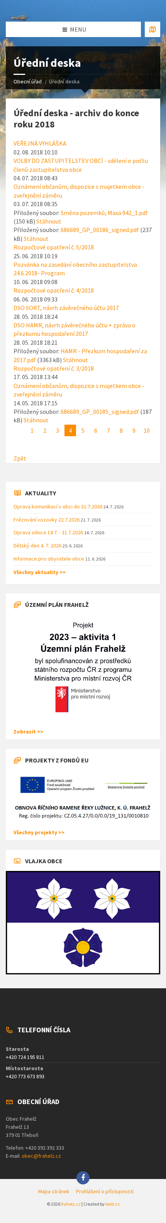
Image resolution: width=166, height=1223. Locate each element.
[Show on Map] (152, 29)
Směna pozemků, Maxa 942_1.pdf (104, 213)
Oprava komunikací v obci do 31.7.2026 (58, 506)
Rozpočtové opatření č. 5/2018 (54, 247)
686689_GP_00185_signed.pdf (100, 411)
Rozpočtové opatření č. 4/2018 (54, 290)
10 (147, 430)
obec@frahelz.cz (41, 1155)
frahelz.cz (71, 1204)
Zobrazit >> (28, 731)
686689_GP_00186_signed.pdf (100, 230)
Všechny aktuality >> (40, 572)
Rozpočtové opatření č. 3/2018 (54, 368)
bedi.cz (112, 1204)
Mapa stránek (53, 1191)
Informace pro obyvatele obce (49, 558)
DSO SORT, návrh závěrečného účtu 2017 (66, 308)
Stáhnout (48, 221)
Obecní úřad (28, 81)
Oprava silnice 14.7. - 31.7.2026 (49, 532)
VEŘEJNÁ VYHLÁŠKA (40, 143)
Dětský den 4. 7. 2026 (38, 545)
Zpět (20, 458)
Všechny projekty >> (39, 832)
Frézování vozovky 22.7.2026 (47, 519)
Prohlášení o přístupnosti (105, 1191)
